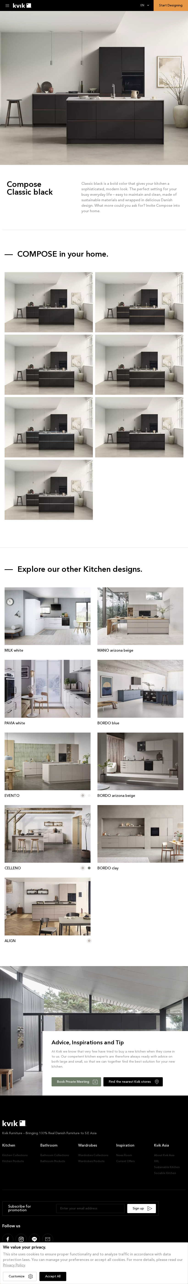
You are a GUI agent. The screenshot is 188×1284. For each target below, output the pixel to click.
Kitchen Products (13, 1161)
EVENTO (12, 796)
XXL (156, 1161)
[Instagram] (21, 1239)
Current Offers (125, 1161)
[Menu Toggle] (7, 5)
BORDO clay (108, 868)
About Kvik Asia (164, 1155)
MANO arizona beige (115, 651)
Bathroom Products (52, 1161)
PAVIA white (15, 723)
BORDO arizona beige (116, 796)
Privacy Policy (14, 1265)
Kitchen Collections (15, 1155)
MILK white (14, 651)
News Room (124, 1155)
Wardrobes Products (91, 1161)
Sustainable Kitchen (167, 1167)
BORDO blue (108, 723)
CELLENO (13, 868)
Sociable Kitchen (165, 1173)
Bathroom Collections (54, 1155)
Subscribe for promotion (19, 1208)
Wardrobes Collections (93, 1155)
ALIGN (10, 941)
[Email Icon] (47, 1239)
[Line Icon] (34, 1239)
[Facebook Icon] (7, 1239)
